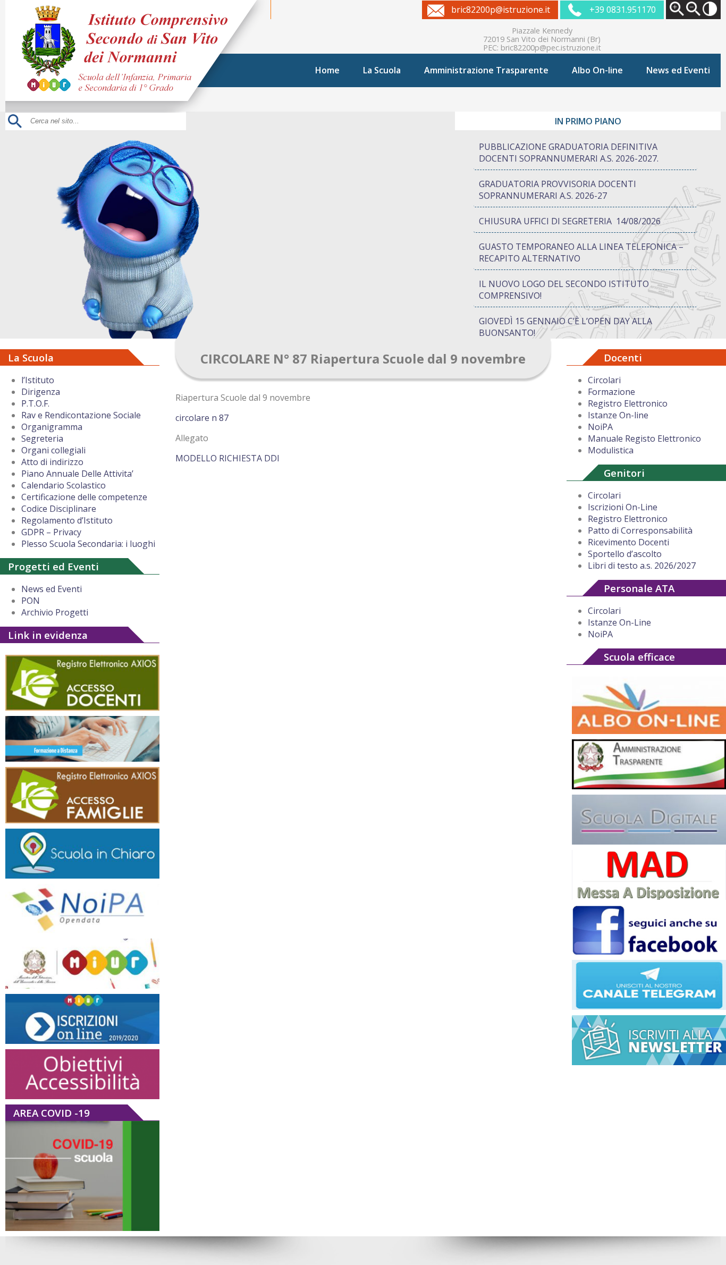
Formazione (611, 392)
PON (30, 600)
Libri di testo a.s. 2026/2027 (642, 565)
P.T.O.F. (35, 403)
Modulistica (611, 450)
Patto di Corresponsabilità (640, 530)
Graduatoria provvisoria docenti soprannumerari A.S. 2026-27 (557, 189)
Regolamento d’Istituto (67, 520)
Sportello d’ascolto (625, 554)
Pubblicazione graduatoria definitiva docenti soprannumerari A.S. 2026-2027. (569, 152)
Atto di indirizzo (52, 462)
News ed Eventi (678, 70)
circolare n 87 (202, 418)
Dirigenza (40, 392)
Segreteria (42, 438)
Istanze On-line (618, 415)
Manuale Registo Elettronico (644, 438)
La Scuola (382, 70)
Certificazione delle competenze (84, 497)
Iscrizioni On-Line (622, 507)
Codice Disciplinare (58, 509)
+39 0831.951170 (622, 9)
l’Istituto (37, 380)
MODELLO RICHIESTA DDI (227, 458)
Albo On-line (597, 70)
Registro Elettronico (628, 403)
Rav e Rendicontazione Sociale (81, 415)
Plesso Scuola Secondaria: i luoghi (88, 544)
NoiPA (600, 427)
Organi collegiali (53, 450)
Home (327, 70)
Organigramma (51, 427)
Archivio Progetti (54, 612)
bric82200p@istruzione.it (500, 9)
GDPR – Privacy (51, 532)
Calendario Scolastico (63, 485)
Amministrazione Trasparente (486, 70)
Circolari (604, 380)
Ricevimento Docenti (628, 542)
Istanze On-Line (619, 622)
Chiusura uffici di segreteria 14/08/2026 (570, 221)
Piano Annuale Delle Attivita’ (77, 473)
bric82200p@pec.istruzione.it (551, 48)
